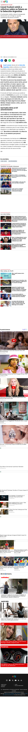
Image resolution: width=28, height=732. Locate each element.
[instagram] (6, 680)
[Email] (13, 60)
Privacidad (3, 686)
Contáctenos (3, 685)
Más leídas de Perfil (7, 271)
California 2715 (7, 693)
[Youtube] (15, 680)
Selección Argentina (13, 161)
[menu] (2, 1)
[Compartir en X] (5, 60)
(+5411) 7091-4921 (10, 694)
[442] (14, 676)
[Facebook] (9, 680)
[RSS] (18, 680)
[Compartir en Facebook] (2, 60)
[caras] (14, 624)
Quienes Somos (3, 684)
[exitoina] (14, 578)
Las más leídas (5, 214)
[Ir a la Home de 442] (5, 2)
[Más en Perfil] (8, 574)
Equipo (16, 684)
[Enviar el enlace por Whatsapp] (9, 60)
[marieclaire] (14, 602)
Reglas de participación (19, 685)
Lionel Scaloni (4, 161)
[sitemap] (21, 680)
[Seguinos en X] (12, 680)
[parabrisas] (14, 647)
